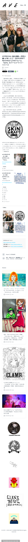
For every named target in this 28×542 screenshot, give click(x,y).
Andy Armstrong (8, 75)
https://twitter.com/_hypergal (9, 242)
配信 (5, 91)
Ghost (5, 80)
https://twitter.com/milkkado (17, 246)
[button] (14, 129)
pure (11, 87)
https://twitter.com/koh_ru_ (16, 244)
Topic (5, 69)
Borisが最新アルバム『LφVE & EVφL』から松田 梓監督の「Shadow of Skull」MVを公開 (13, 411)
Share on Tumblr (11, 71)
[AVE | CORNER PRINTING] (10, 5)
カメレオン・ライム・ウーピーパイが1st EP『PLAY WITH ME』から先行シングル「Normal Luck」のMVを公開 (14, 290)
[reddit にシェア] (17, 71)
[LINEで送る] (15, 71)
